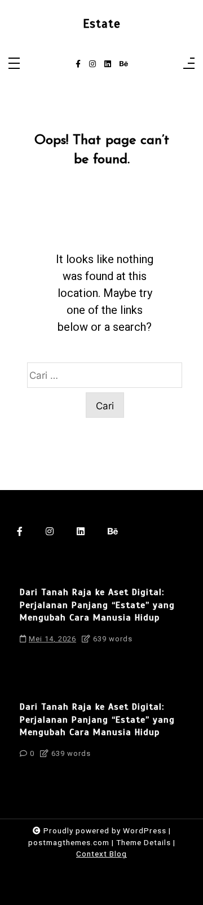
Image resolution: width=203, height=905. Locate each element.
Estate (102, 23)
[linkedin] (107, 64)
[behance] (124, 64)
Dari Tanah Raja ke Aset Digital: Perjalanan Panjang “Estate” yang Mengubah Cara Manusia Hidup (97, 605)
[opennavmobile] (189, 64)
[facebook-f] (78, 64)
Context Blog (101, 853)
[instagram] (92, 64)
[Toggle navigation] (14, 64)
